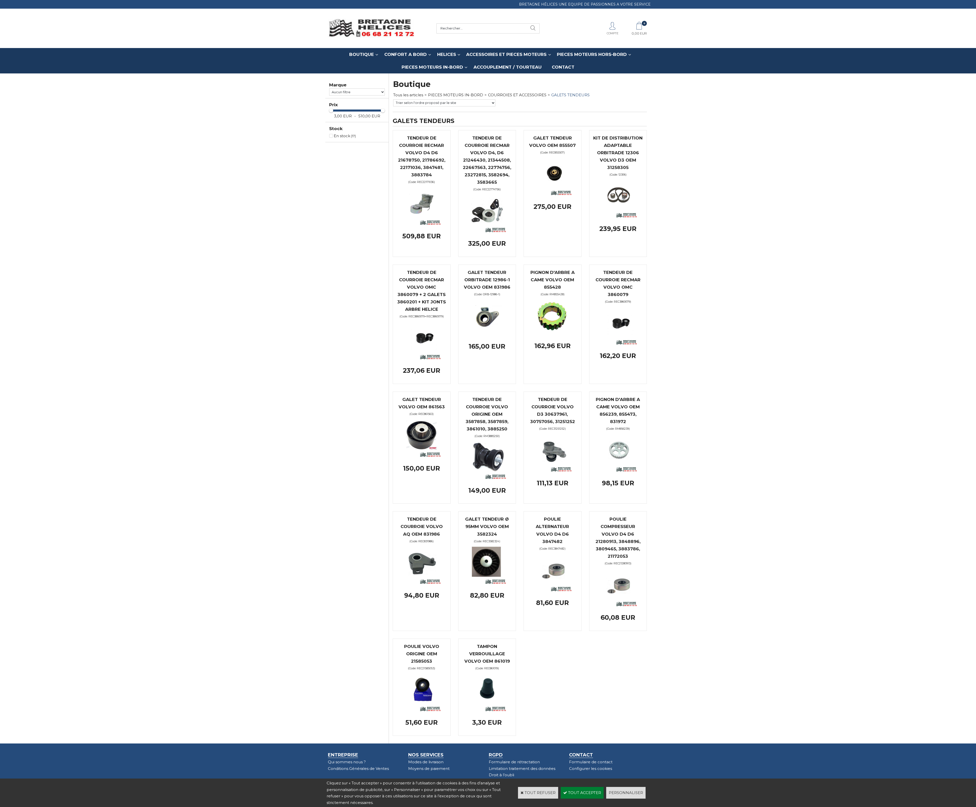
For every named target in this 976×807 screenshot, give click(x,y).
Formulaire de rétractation (514, 761)
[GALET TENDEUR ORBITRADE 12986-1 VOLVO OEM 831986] (487, 334)
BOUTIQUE (361, 54)
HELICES (446, 54)
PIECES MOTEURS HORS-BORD (592, 54)
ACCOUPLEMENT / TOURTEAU (508, 67)
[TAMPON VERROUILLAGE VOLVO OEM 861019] (487, 710)
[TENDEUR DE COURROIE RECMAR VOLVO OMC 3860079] (618, 343)
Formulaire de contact (591, 761)
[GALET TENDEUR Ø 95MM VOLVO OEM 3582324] (487, 582)
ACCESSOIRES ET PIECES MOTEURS (506, 54)
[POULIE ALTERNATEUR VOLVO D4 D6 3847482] (552, 590)
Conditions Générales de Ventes (358, 768)
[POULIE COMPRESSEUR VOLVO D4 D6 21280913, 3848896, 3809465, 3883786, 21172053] (618, 605)
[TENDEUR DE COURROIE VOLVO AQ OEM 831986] (422, 582)
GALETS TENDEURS (570, 94)
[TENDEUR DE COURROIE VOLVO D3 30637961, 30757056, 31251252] (552, 470)
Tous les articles (408, 94)
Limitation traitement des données (522, 768)
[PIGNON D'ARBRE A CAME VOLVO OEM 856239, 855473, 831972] (618, 470)
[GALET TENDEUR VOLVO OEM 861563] (422, 455)
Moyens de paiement (429, 768)
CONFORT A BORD (405, 54)
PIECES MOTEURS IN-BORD (432, 67)
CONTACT (563, 67)
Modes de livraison (426, 761)
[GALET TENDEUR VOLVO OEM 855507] (552, 194)
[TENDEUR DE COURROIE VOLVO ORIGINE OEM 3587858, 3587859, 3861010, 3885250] (487, 477)
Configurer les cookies (590, 768)
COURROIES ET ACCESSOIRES (517, 94)
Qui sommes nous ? (347, 761)
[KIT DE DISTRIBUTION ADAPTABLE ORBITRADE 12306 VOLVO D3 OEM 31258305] (618, 216)
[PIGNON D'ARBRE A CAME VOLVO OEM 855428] (552, 333)
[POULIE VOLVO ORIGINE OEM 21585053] (422, 710)
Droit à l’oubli (501, 774)
